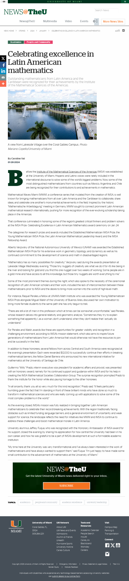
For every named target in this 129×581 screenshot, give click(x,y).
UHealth (60, 540)
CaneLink (85, 540)
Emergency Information (68, 564)
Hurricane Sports (64, 544)
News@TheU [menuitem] (27, 21)
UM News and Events (66, 530)
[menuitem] (96, 21)
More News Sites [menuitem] (113, 21)
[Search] (122, 10)
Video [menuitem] (68, 21)
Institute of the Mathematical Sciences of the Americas (67, 171)
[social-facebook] (107, 545)
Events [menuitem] (84, 21)
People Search (87, 534)
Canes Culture (63, 550)
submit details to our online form (66, 576)
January (43, 31)
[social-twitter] (112, 545)
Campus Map (111, 527)
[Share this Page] (121, 32)
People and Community (38, 42)
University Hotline (64, 547)
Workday (85, 547)
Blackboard (86, 543)
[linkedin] (3, 71)
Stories (21, 31)
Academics (15, 42)
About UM (61, 527)
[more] (3, 83)
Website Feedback (71, 567)
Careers (84, 550)
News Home (9, 31)
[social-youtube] (118, 545)
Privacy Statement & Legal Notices (94, 564)
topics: (12, 503)
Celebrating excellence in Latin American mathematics (76, 31)
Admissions (61, 534)
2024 (32, 31)
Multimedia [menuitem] (50, 21)
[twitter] (3, 58)
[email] (3, 77)
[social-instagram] (107, 554)
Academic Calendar (90, 530)
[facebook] (3, 65)
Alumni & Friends (64, 537)
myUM (84, 537)
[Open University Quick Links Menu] (125, 1)
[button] (122, 572)
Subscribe (66, 485)
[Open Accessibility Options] (4, 1)
